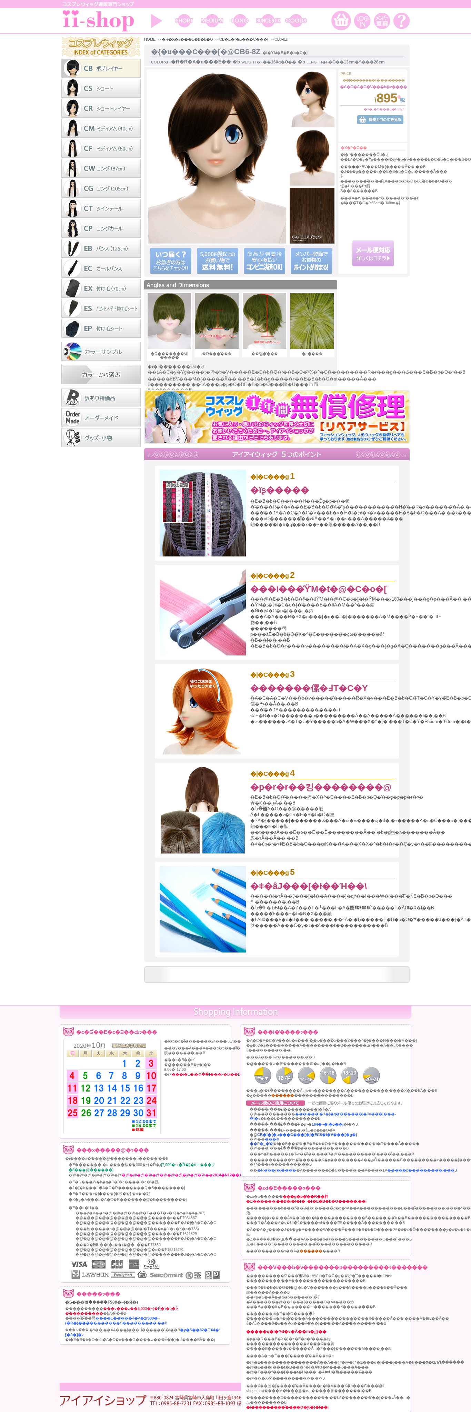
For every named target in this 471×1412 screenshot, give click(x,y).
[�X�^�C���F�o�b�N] (312, 158)
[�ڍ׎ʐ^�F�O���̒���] (217, 321)
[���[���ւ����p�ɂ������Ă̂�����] (373, 264)
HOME (150, 39)
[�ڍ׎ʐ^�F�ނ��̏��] (312, 321)
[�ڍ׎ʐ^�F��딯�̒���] (264, 321)
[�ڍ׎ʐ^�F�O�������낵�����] (169, 321)
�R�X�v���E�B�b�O (187, 39)
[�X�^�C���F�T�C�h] (312, 100)
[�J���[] (312, 216)
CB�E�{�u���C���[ (243, 39)
